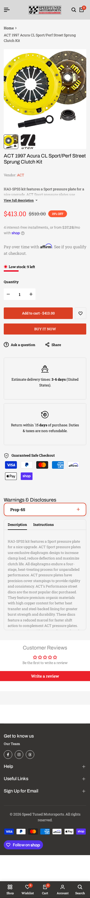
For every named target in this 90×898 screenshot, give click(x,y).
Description (17, 524)
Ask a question (22, 344)
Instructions (43, 524)
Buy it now (45, 328)
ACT (20, 175)
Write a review (45, 676)
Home (9, 28)
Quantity (11, 281)
